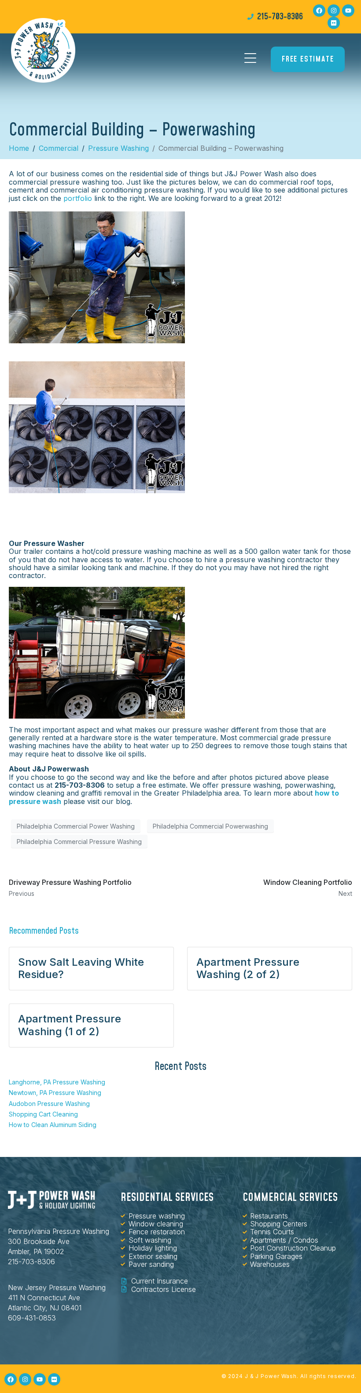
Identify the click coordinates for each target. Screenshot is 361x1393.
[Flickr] (334, 23)
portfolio (77, 198)
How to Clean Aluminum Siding (52, 1124)
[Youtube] (348, 10)
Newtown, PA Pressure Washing (55, 1092)
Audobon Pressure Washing (49, 1103)
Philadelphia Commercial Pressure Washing (79, 841)
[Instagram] (334, 10)
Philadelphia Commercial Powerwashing (210, 826)
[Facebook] (319, 10)
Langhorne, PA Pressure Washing (57, 1082)
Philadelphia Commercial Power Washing (76, 826)
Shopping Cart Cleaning (43, 1114)
